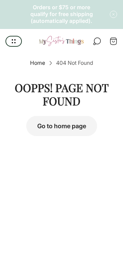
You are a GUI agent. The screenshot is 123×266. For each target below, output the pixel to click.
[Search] (97, 41)
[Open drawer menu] (13, 41)
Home (37, 63)
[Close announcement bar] (113, 14)
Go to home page (61, 126)
